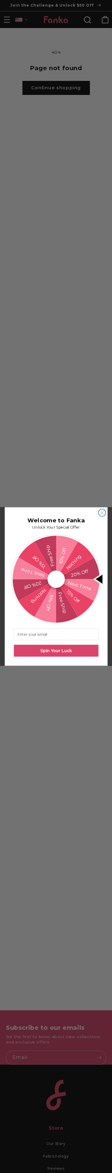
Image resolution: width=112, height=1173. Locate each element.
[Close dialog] (101, 512)
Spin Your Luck (56, 650)
